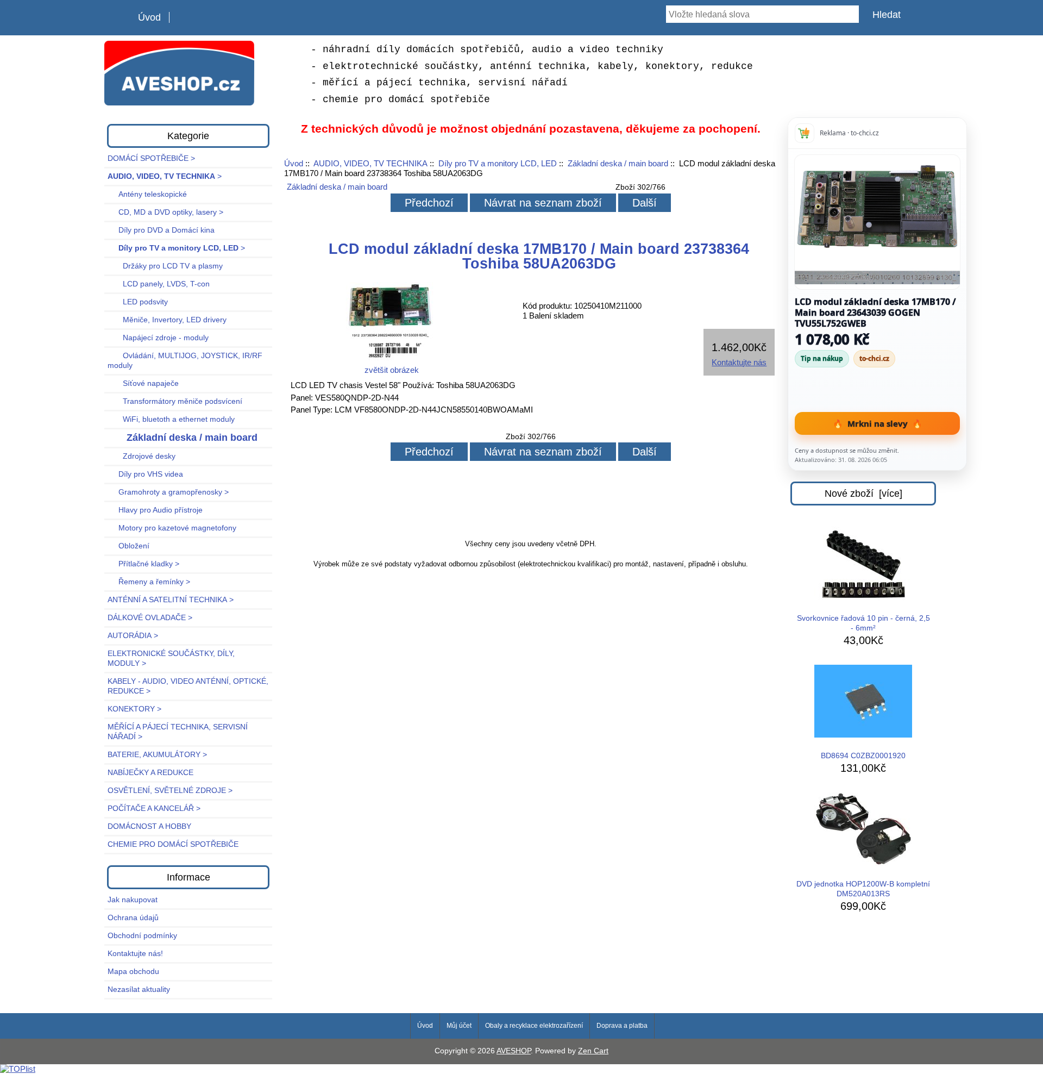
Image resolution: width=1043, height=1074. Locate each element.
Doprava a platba (622, 1025)
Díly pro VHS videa (145, 474)
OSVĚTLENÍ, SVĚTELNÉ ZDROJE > (170, 790)
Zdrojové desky (141, 456)
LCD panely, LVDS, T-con (159, 284)
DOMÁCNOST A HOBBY (149, 826)
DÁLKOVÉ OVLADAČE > (150, 618)
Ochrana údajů (133, 918)
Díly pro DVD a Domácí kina (161, 230)
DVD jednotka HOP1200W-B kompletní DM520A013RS (863, 889)
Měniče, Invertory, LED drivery (167, 320)
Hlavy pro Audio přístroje (155, 510)
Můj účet (459, 1025)
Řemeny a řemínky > (149, 582)
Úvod (149, 17)
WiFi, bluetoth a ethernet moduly (171, 419)
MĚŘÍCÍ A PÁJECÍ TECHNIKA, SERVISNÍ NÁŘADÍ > (178, 732)
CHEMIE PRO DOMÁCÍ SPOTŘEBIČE (173, 844)
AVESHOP (514, 1051)
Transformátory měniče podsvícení (175, 401)
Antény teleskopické (147, 194)
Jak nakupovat (133, 900)
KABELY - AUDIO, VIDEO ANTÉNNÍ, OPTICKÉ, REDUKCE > (188, 686)
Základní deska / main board (618, 163)
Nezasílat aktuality (139, 989)
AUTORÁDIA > (133, 636)
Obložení (128, 546)
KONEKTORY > (134, 709)
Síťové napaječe (143, 383)
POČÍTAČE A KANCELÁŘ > (154, 808)
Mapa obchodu (133, 971)
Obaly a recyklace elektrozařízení (534, 1025)
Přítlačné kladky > (143, 564)
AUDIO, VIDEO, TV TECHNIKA (370, 163)
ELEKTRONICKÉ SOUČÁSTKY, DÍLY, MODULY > (171, 658)
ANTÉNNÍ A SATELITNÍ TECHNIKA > (171, 600)
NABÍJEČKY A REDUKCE (150, 773)
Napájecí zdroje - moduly (158, 338)
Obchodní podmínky (142, 936)
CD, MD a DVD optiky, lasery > (165, 212)
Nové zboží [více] (863, 493)
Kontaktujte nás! (135, 954)
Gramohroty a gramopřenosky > (168, 492)
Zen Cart (593, 1051)
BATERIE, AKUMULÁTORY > (157, 755)
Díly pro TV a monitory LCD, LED (497, 163)
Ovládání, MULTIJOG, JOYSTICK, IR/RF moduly (185, 361)
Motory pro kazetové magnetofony (172, 528)
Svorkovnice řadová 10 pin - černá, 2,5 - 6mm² (863, 623)
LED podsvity (138, 302)
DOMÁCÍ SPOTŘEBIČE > (151, 158)
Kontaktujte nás (739, 362)
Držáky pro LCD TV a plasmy (165, 266)
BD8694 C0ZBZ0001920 (863, 756)
